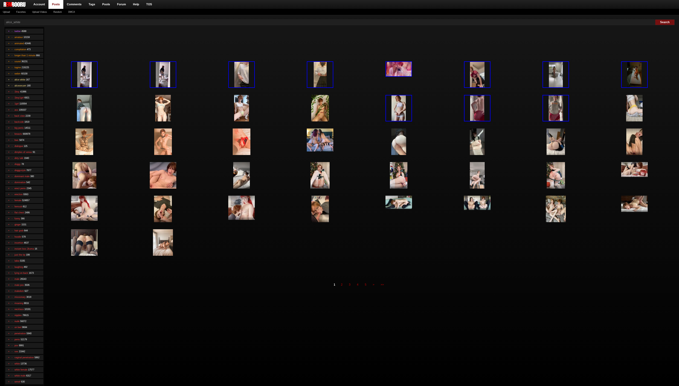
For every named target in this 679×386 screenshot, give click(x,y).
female (17, 200)
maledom (19, 291)
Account (39, 4)
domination (20, 182)
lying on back (21, 273)
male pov (19, 285)
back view (19, 116)
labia (16, 260)
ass (16, 110)
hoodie (17, 236)
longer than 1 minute (24, 55)
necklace (19, 309)
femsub (18, 206)
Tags (92, 4)
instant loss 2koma (24, 248)
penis (17, 339)
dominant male (22, 176)
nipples (18, 315)
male (16, 279)
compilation (20, 49)
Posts (56, 4)
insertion (18, 242)
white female (20, 369)
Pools (106, 4)
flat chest (19, 212)
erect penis (20, 188)
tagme (17, 67)
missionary (20, 297)
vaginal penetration (24, 357)
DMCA (71, 12)
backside (19, 122)
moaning (18, 303)
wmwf (17, 381)
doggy (17, 164)
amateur (18, 37)
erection (18, 194)
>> (382, 284)
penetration (20, 333)
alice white (19, 79)
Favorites (21, 12)
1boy (16, 91)
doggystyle (20, 170)
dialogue (18, 146)
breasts (18, 134)
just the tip (19, 254)
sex (16, 351)
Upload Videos (39, 12)
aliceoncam (20, 85)
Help (136, 4)
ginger (17, 224)
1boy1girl (19, 97)
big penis (19, 128)
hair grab (18, 230)
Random (57, 12)
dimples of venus (23, 152)
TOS (149, 4)
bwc (16, 140)
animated (19, 43)
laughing (18, 267)
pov (16, 345)
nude (16, 321)
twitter (17, 31)
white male (19, 375)
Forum (121, 4)
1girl (16, 103)
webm (17, 73)
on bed (17, 327)
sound (17, 61)
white (17, 363)
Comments (74, 4)
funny (17, 218)
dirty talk (18, 158)
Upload (6, 12)
